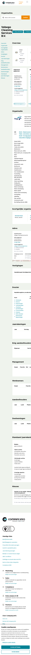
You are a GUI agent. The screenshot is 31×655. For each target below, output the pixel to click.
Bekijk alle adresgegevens (19, 103)
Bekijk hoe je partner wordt (11, 610)
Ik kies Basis (15, 652)
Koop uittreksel (18, 31)
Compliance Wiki (7, 565)
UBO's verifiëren (7, 556)
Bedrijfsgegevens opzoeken (10, 542)
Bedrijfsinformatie (7, 539)
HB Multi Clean (19, 215)
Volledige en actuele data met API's (12, 559)
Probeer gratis (21, 2)
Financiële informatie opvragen (11, 545)
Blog (4, 624)
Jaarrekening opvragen (9, 551)
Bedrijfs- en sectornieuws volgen (11, 553)
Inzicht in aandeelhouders (9, 548)
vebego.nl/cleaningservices (20, 90)
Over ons (5, 618)
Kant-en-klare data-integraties (11, 562)
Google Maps (17, 86)
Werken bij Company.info (9, 621)
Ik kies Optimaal (15, 647)
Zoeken (25, 17)
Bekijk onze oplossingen (11, 574)
